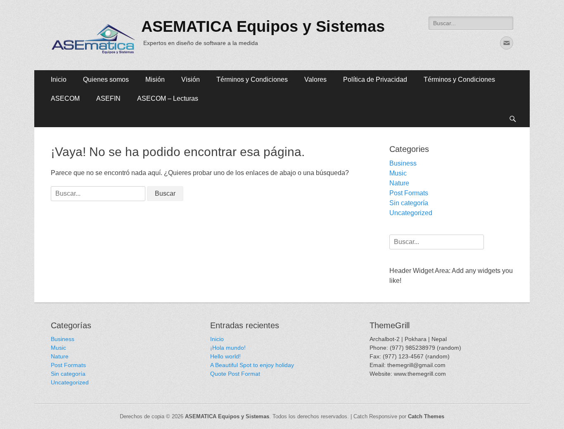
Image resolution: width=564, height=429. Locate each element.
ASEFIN (108, 98)
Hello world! (225, 356)
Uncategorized (410, 212)
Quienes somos (106, 79)
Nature (399, 183)
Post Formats (408, 193)
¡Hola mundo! (228, 347)
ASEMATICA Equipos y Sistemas (263, 26)
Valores (315, 79)
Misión (155, 79)
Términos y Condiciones (252, 79)
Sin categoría (408, 202)
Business (403, 163)
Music (398, 173)
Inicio (58, 79)
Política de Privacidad (375, 79)
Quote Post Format (235, 373)
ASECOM (65, 98)
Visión (190, 79)
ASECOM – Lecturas (167, 98)
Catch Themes (426, 416)
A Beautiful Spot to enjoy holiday (252, 365)
